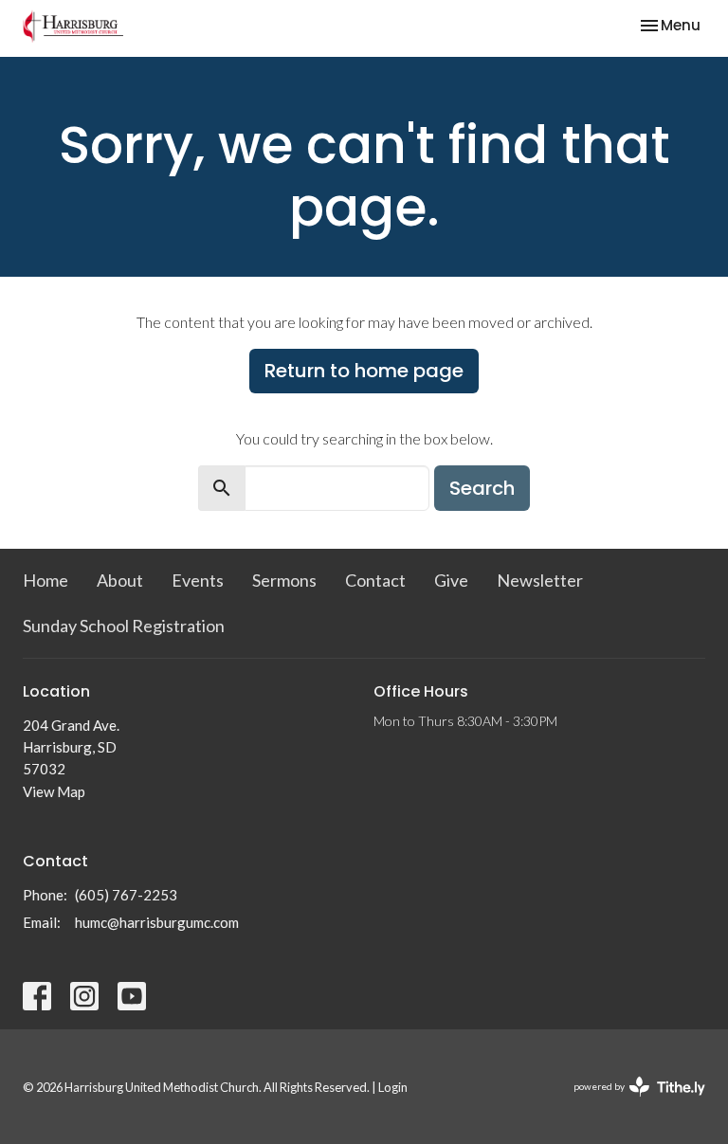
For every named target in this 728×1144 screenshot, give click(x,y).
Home (45, 580)
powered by (629, 1102)
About (120, 580)
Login (393, 1087)
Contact (375, 580)
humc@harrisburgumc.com (157, 922)
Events (198, 580)
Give (451, 580)
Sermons (284, 580)
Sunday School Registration (124, 625)
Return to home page (364, 370)
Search (482, 488)
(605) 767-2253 (126, 894)
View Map (54, 791)
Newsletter (540, 580)
